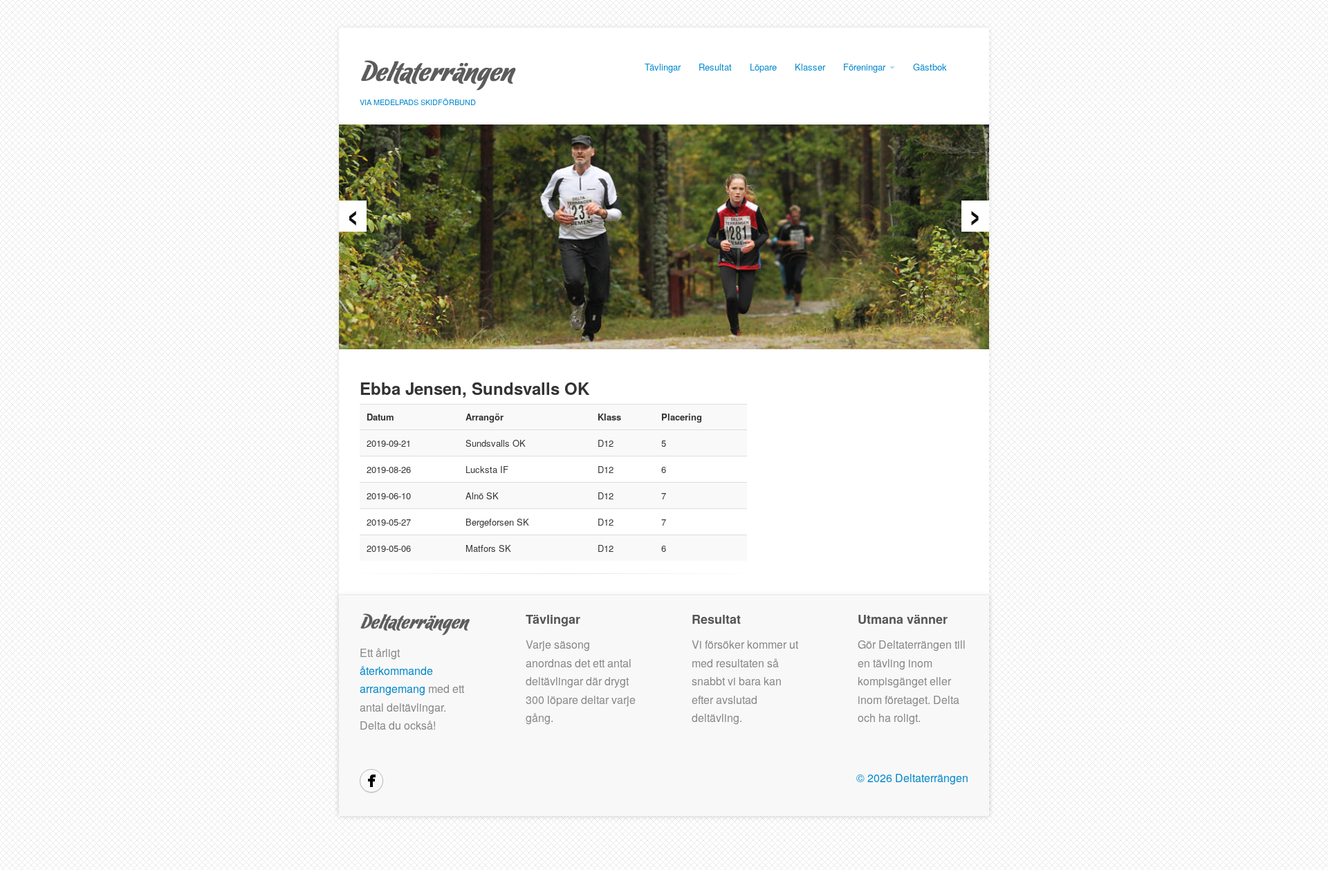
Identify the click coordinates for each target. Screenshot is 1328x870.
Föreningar (865, 66)
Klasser (810, 66)
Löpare (763, 66)
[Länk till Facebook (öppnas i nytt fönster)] (371, 781)
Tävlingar (663, 66)
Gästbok (930, 66)
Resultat (715, 66)
